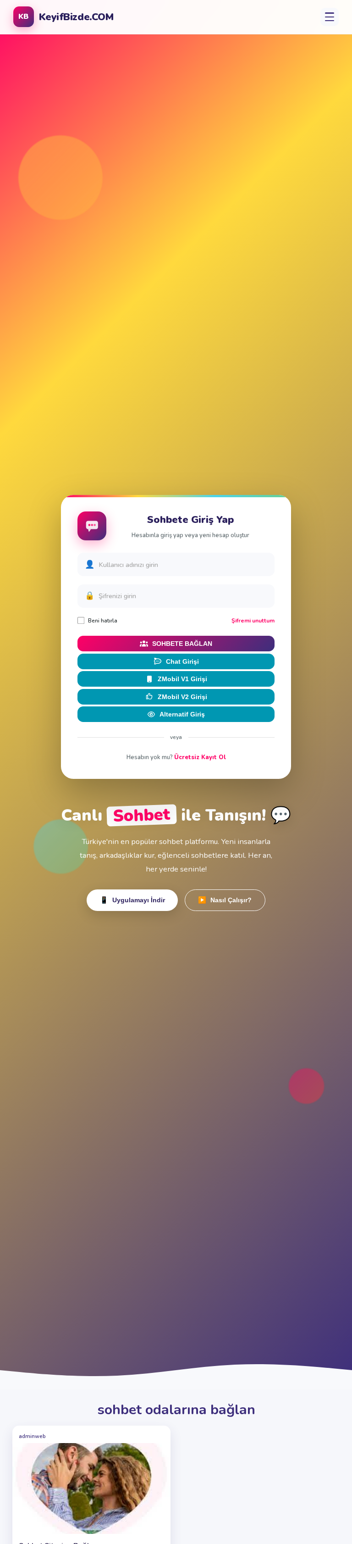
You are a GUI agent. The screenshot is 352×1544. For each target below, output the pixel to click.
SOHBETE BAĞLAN (182, 643)
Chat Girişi (182, 661)
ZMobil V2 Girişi (182, 696)
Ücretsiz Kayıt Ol (200, 757)
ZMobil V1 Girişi (182, 679)
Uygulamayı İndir (132, 900)
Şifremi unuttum (253, 620)
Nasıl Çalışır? (225, 900)
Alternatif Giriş (182, 714)
